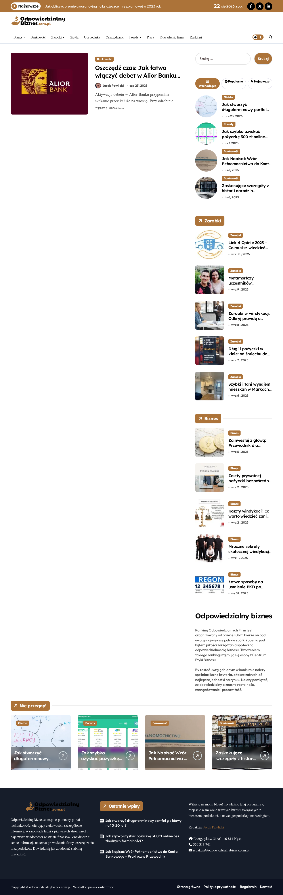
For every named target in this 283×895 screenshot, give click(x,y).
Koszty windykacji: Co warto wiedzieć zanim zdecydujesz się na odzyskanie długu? (249, 519)
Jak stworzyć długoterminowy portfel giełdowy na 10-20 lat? (244, 109)
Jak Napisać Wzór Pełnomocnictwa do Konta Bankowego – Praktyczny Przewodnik (246, 166)
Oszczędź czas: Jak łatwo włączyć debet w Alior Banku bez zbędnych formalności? (135, 75)
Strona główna (188, 886)
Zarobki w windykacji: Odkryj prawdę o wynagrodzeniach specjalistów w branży (249, 321)
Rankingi (196, 37)
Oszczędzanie (115, 37)
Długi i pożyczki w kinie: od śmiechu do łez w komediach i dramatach (247, 356)
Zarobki (56, 37)
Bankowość (38, 37)
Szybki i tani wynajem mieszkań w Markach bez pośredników (249, 389)
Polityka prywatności (220, 886)
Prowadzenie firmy (172, 37)
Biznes (17, 37)
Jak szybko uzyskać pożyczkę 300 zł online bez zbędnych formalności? (243, 139)
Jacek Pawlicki (113, 86)
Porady (134, 37)
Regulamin (248, 886)
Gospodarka (92, 37)
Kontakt (266, 886)
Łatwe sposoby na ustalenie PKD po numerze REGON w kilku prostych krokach (250, 589)
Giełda (74, 37)
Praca (150, 37)
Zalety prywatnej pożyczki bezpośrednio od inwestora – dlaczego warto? (250, 483)
